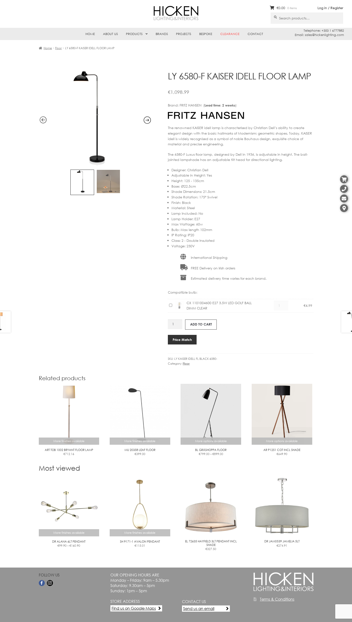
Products (134, 34)
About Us (110, 34)
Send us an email (198, 608)
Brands (162, 34)
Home (90, 34)
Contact (255, 34)
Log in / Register (330, 8)
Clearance (229, 34)
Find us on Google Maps (134, 608)
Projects (183, 34)
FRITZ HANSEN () (208, 105)
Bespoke (205, 34)
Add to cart (201, 324)
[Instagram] (50, 583)
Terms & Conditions (277, 599)
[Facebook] (42, 583)
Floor (58, 48)
